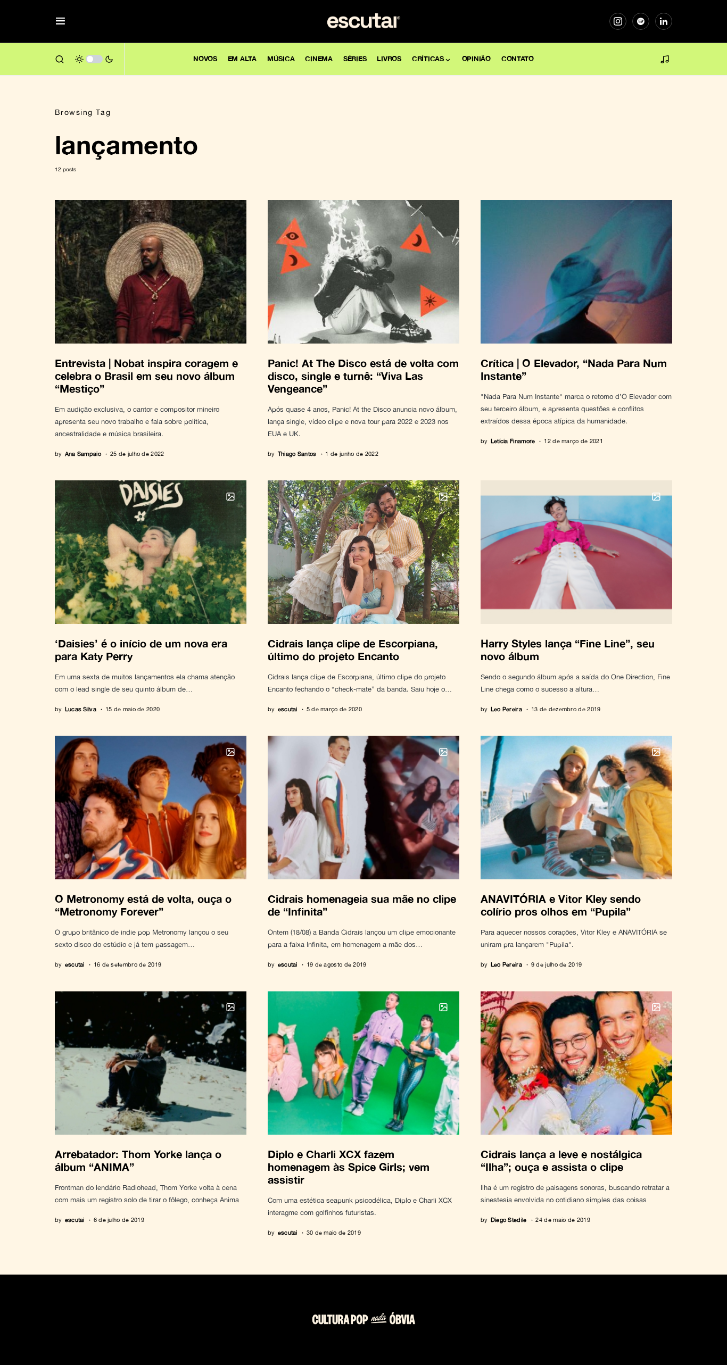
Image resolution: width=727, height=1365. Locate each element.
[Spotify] (640, 21)
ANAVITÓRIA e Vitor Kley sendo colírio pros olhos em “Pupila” (561, 905)
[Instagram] (617, 21)
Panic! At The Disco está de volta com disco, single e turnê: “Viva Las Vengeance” (363, 375)
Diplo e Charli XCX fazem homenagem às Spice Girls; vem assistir (348, 1166)
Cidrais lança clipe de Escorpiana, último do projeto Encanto (353, 649)
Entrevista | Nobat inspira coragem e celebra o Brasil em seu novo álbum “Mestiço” (146, 375)
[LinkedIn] (663, 21)
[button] (60, 21)
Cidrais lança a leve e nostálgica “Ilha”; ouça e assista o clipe (561, 1160)
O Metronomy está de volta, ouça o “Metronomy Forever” (143, 905)
